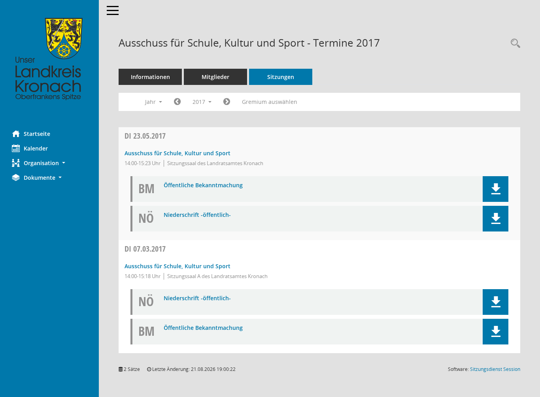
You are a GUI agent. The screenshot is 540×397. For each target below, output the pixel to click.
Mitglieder (215, 77)
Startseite (37, 133)
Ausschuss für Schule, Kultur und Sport (177, 153)
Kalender (36, 148)
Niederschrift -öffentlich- (197, 215)
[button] (49, 163)
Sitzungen (280, 77)
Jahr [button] (151, 101)
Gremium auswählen (269, 101)
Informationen (150, 77)
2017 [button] (200, 101)
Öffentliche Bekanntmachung (203, 185)
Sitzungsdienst (495, 369)
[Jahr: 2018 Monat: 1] (226, 102)
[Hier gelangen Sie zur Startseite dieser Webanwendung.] (49, 59)
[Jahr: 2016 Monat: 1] (177, 102)
